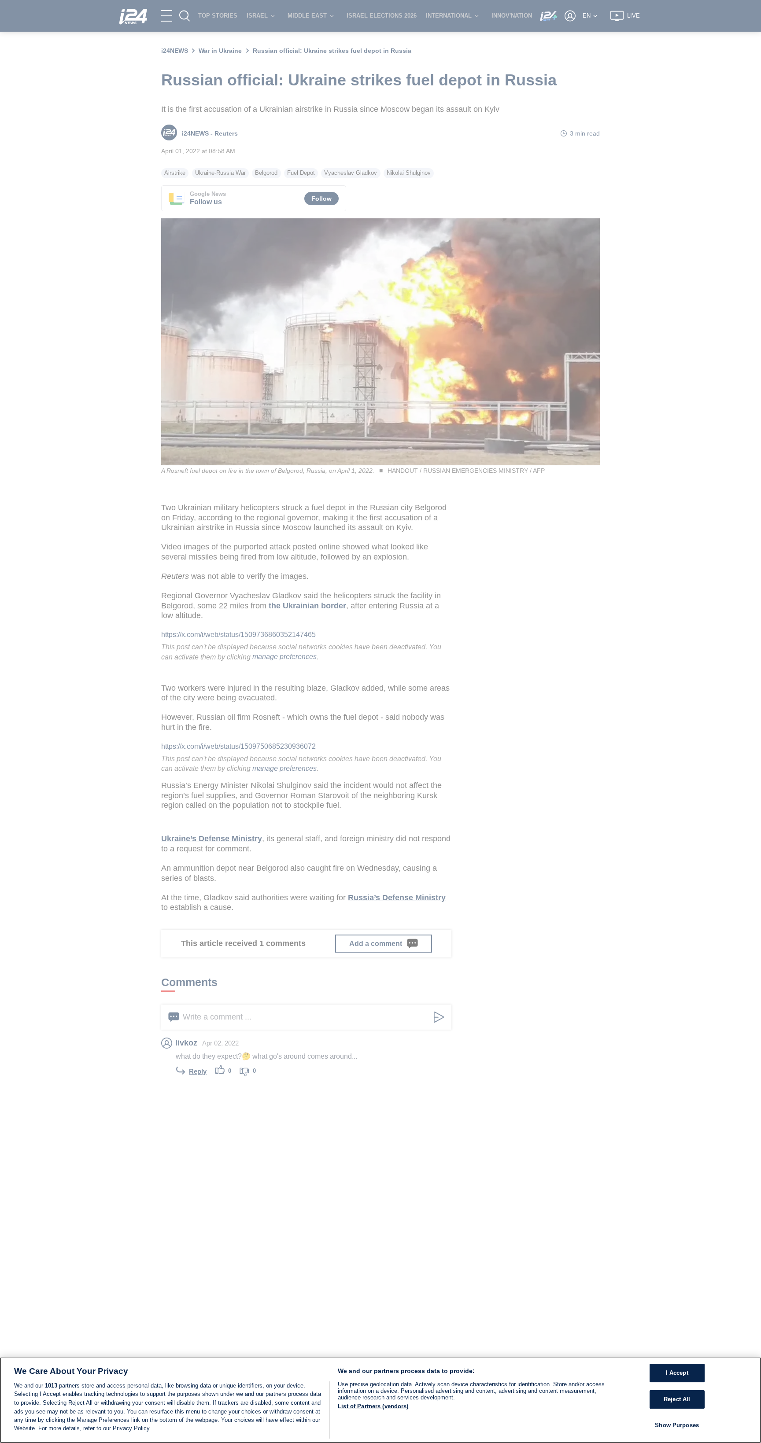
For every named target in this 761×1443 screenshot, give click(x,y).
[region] (380, 1400)
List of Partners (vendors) (373, 1406)
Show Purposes (677, 1425)
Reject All (677, 1399)
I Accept (677, 1373)
